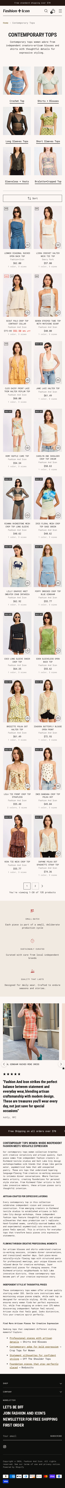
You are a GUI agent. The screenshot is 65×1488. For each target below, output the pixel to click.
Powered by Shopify (13, 1467)
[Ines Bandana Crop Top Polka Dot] (48, 768)
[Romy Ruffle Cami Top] (17, 430)
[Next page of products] (42, 886)
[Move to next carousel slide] (61, 1064)
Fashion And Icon (33, 1461)
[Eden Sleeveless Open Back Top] (48, 633)
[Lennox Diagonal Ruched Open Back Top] (17, 227)
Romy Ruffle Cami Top (17, 456)
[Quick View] (28, 245)
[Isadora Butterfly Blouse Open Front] (48, 700)
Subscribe (56, 1436)
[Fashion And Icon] (16, 10)
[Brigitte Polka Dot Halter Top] (17, 700)
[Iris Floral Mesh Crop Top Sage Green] (48, 498)
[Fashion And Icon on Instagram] (5, 1447)
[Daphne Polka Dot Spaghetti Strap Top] (48, 836)
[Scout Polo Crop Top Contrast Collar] (17, 295)
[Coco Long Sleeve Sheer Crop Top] (17, 633)
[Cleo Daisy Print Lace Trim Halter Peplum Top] (17, 362)
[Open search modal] (45, 10)
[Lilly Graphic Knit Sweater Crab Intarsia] (17, 565)
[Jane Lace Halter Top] (48, 362)
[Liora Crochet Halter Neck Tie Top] (48, 227)
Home (5, 22)
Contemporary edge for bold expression (34, 1346)
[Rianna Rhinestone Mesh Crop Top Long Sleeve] (17, 498)
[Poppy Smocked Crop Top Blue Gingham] (48, 565)
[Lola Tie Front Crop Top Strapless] (17, 768)
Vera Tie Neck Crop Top (17, 861)
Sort (35, 198)
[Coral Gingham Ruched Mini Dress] (31, 1031)
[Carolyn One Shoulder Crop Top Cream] (48, 430)
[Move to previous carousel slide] (4, 1064)
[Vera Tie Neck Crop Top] (17, 836)
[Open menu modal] (60, 10)
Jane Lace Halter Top (48, 388)
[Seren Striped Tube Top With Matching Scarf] (48, 295)
